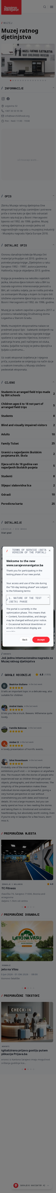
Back (24, 639)
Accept (41, 639)
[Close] (49, 550)
